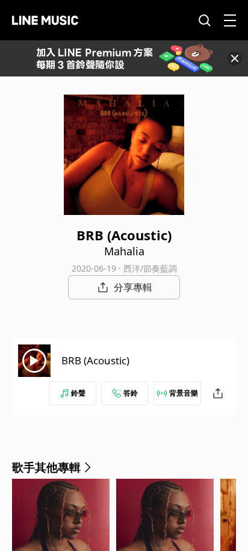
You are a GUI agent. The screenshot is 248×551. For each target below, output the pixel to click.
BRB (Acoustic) (95, 360)
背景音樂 (183, 393)
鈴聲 (78, 393)
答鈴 (130, 393)
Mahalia (124, 251)
